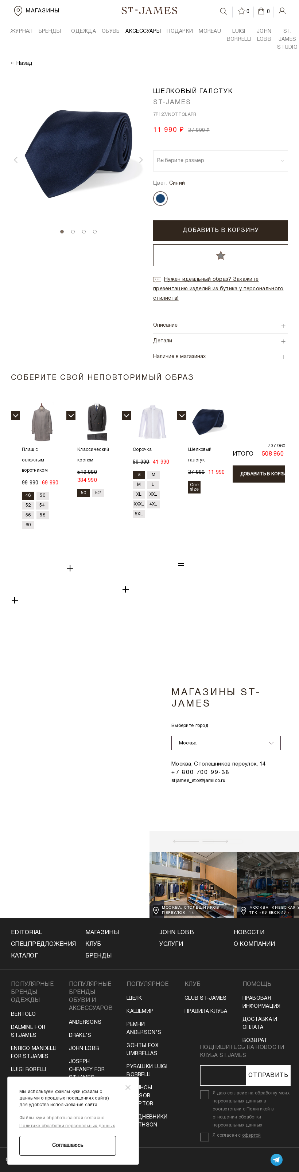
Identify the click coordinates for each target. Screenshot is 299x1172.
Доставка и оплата (259, 1023)
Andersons (85, 1022)
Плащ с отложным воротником (35, 460)
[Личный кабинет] (282, 11)
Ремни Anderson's (144, 1028)
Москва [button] (188, 743)
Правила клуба (206, 1011)
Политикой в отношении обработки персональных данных (243, 1117)
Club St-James (206, 998)
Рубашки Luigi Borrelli (147, 1071)
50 (42, 495)
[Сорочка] (152, 422)
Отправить (268, 1075)
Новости (249, 932)
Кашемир (140, 1011)
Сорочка (142, 450)
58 (42, 515)
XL (139, 494)
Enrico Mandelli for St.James (34, 1052)
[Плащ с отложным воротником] (42, 422)
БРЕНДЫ (50, 31)
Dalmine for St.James (28, 1031)
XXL (154, 494)
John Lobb (84, 1048)
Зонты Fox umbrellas (143, 1049)
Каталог (24, 956)
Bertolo (23, 1014)
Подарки (180, 31)
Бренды (98, 956)
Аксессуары (143, 31)
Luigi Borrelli (239, 35)
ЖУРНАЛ (21, 31)
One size (194, 487)
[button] (15, 160)
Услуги (171, 944)
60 (28, 525)
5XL (139, 514)
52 (28, 505)
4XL (154, 504)
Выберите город (189, 726)
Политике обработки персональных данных (67, 1126)
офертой (251, 1135)
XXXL (139, 504)
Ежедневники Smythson (147, 1121)
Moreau (210, 31)
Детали (162, 341)
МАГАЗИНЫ (102, 932)
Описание (165, 325)
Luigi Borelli (28, 1069)
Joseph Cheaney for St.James (87, 1069)
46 (28, 495)
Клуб (93, 944)
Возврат (255, 1040)
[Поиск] (224, 11)
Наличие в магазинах (179, 356)
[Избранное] (242, 11)
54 (42, 505)
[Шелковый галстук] (208, 422)
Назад (24, 63)
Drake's (80, 1035)
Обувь (111, 31)
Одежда (83, 31)
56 (28, 515)
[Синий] (160, 198)
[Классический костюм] (97, 422)
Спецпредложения (38, 944)
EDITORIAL (26, 932)
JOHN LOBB (264, 35)
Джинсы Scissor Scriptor (140, 1096)
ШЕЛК (134, 998)
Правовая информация (261, 1002)
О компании (254, 944)
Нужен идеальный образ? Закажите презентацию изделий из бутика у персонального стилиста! (218, 289)
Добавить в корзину (221, 230)
